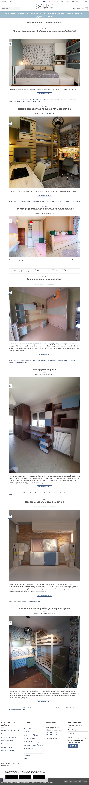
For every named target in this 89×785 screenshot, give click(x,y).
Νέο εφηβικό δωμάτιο (44, 369)
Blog (62, 1)
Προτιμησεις (38, 777)
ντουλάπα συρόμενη (14, 271)
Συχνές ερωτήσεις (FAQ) (31, 742)
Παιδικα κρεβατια (10, 13)
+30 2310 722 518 (51, 734)
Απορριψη (25, 777)
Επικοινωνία (75, 1)
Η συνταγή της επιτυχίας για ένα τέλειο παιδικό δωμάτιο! (44, 208)
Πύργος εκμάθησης (7, 740)
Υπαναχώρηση (28, 748)
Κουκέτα (38, 201)
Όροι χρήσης (28, 755)
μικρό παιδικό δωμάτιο (29, 101)
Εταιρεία (56, 1)
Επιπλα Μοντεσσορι (58, 13)
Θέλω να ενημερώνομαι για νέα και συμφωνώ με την (77, 740)
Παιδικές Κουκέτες (7, 734)
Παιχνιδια (42, 16)
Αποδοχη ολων (12, 777)
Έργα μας (68, 1)
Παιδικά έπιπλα (67, 99)
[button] (73, 8)
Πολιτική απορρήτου (30, 752)
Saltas (53, 35)
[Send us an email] (83, 1)
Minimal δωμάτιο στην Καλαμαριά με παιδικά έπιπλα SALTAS (44, 31)
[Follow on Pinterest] (85, 1)
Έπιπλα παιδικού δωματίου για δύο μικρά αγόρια (44, 608)
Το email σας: (72, 730)
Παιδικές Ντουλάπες (7, 744)
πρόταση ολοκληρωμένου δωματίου (71, 201)
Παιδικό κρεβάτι (28, 99)
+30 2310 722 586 (51, 732)
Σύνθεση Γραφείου (47, 99)
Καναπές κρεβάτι (32, 271)
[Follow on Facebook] (80, 1)
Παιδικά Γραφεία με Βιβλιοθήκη (11, 730)
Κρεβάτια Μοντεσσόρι (8, 737)
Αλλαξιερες (69, 13)
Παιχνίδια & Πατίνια (7, 750)
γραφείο (37, 101)
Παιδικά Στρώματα (7, 747)
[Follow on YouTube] (86, 1)
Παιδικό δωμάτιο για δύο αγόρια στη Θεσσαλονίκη (44, 109)
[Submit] (18, 8)
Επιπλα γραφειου (36, 13)
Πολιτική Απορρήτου (74, 742)
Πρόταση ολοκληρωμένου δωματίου (44, 502)
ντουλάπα (45, 270)
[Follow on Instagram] (81, 1)
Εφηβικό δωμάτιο (37, 492)
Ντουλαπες (47, 13)
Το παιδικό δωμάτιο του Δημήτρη (44, 279)
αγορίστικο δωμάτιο (57, 99)
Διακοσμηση (79, 13)
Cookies (26, 758)
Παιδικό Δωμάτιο (37, 99)
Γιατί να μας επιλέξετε (31, 735)
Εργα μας (50, 16)
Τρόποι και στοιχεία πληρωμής (33, 745)
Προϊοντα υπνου (23, 13)
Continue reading (44, 93)
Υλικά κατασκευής (29, 738)
